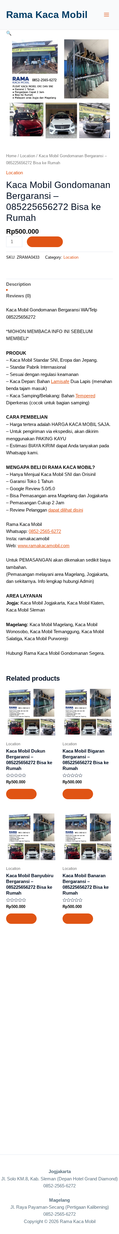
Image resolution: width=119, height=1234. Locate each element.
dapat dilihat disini (65, 509)
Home (11, 156)
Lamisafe (60, 381)
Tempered (85, 395)
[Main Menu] (106, 14)
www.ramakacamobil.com (44, 545)
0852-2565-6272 (45, 531)
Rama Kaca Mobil (47, 14)
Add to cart (45, 241)
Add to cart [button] (21, 793)
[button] (9, 33)
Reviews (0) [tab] (18, 295)
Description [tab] (18, 284)
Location (27, 156)
